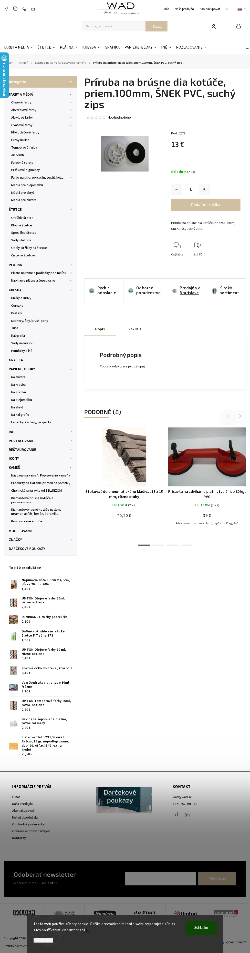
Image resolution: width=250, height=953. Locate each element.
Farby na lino (20, 140)
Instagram (15, 8)
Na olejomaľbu (21, 399)
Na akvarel (18, 377)
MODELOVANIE (21, 531)
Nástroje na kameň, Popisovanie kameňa (40, 475)
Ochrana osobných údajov (31, 831)
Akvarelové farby (23, 110)
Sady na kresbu (22, 343)
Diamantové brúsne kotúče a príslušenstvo (32, 500)
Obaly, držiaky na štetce (29, 247)
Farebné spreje (22, 162)
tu (88, 930)
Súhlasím (201, 927)
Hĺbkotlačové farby (25, 132)
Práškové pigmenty (25, 170)
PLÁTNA (15, 265)
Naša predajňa (184, 9)
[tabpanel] (124, 481)
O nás (165, 9)
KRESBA (15, 290)
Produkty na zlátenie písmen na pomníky (40, 483)
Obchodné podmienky (28, 824)
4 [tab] (186, 545)
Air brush (17, 155)
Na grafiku (18, 392)
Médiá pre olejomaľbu (27, 185)
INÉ (11, 432)
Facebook (6, 8)
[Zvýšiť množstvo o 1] (204, 189)
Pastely (16, 313)
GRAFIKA (16, 360)
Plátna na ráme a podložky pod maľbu (38, 273)
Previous (228, 416)
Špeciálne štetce (23, 232)
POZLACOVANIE (21, 441)
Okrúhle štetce (22, 217)
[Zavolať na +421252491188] (25, 9)
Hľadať (156, 26)
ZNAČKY (15, 539)
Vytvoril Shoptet (236, 942)
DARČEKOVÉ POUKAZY (27, 548)
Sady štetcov (21, 240)
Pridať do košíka (205, 205)
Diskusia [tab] (134, 329)
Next (240, 416)
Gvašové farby (21, 125)
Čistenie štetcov (23, 255)
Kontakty (19, 838)
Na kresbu (18, 384)
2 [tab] (158, 545)
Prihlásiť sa (217, 879)
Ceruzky (17, 305)
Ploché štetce (21, 225)
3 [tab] (172, 545)
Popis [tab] (100, 329)
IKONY (14, 458)
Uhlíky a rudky (21, 298)
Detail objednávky (25, 817)
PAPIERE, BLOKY (22, 369)
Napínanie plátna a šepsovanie (33, 280)
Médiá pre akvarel (24, 200)
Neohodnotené (119, 117)
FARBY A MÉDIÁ (21, 94)
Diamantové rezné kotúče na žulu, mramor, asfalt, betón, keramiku (36, 511)
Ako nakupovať (210, 9)
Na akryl (17, 407)
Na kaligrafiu (20, 414)
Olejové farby (21, 102)
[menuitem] (19, 47)
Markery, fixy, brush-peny (29, 320)
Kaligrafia (18, 335)
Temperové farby (24, 147)
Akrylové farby (22, 117)
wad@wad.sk (182, 797)
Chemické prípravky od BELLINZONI (36, 490)
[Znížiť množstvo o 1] (176, 189)
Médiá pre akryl (22, 192)
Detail (136, 459)
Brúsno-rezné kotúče (26, 521)
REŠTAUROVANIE (22, 449)
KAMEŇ (14, 467)
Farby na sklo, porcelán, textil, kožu (37, 177)
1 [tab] (144, 545)
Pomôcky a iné (21, 350)
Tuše (14, 328)
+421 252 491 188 (185, 803)
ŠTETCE (15, 209)
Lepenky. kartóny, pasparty (31, 422)
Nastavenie (43, 940)
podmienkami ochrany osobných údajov (86, 883)
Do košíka (112, 459)
